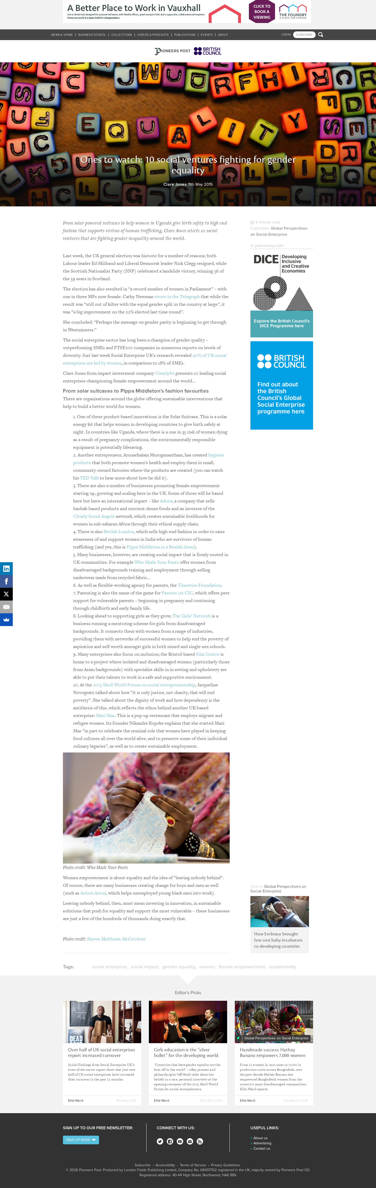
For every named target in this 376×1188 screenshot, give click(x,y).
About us (260, 1138)
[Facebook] (170, 1141)
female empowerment (242, 967)
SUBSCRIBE (304, 35)
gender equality (178, 967)
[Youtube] (180, 1141)
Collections (121, 34)
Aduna (166, 501)
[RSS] (200, 1141)
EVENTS (207, 34)
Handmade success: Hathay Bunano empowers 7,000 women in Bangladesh (272, 1055)
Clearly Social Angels (94, 516)
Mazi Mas (105, 715)
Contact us (261, 1148)
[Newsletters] (190, 1141)
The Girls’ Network (191, 616)
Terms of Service (193, 1165)
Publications (185, 34)
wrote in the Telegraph (177, 296)
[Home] (188, 51)
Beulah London (119, 531)
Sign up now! (79, 1140)
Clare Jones (175, 184)
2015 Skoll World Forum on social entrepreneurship (144, 684)
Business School (92, 34)
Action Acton (93, 893)
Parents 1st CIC (177, 593)
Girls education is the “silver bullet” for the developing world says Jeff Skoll (186, 1055)
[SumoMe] (6, 619)
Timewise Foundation (199, 585)
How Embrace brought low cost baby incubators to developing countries (278, 940)
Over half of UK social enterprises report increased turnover (101, 1052)
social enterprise (109, 967)
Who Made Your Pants (157, 562)
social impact (144, 967)
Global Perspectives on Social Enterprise (278, 889)
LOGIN (286, 34)
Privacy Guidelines (225, 1165)
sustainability (282, 967)
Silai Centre (207, 654)
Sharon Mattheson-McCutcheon (116, 939)
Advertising (262, 1143)
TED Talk (89, 478)
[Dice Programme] (281, 293)
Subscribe (143, 1165)
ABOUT (223, 34)
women (207, 967)
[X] (6, 594)
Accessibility (165, 1165)
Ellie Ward (75, 1101)
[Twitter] (160, 1141)
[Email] (6, 607)
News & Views (62, 34)
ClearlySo (164, 373)
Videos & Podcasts (153, 34)
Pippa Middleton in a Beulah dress (160, 547)
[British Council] (281, 385)
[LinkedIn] (6, 568)
